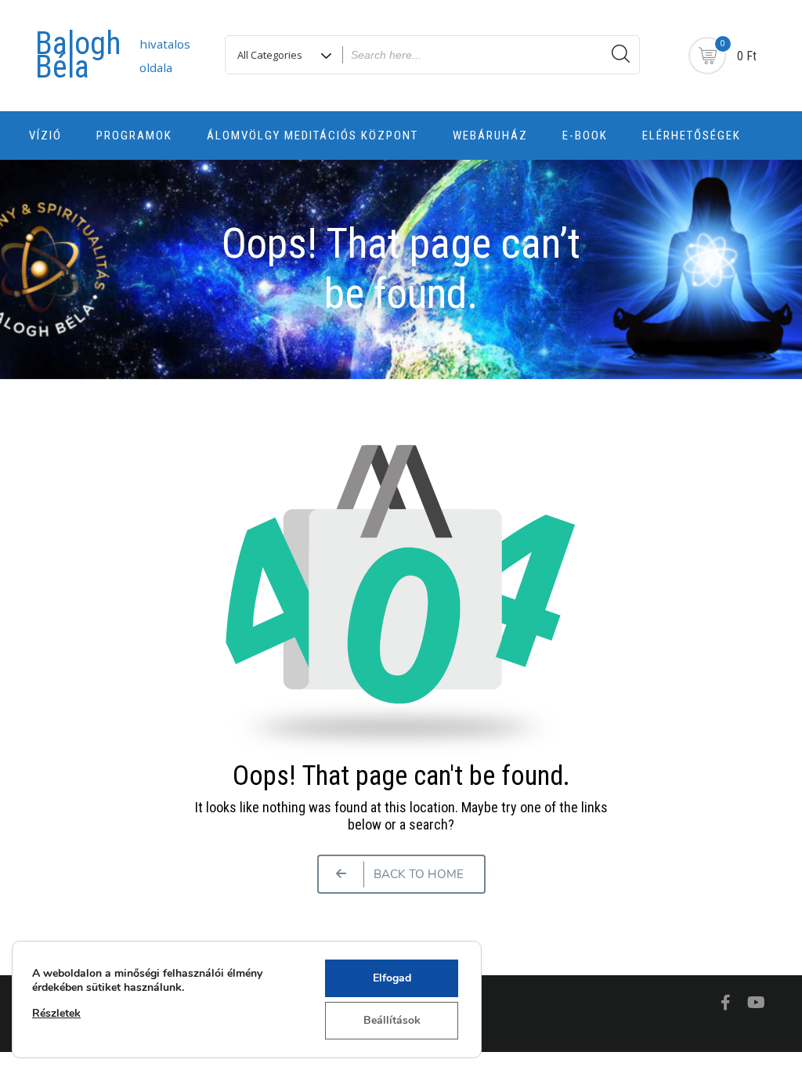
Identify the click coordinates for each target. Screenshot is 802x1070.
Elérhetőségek (691, 135)
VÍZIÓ (45, 135)
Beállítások (392, 1020)
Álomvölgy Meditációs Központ (312, 135)
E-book (585, 135)
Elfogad (392, 978)
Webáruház (490, 135)
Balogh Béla (78, 55)
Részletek (56, 1013)
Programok (134, 135)
